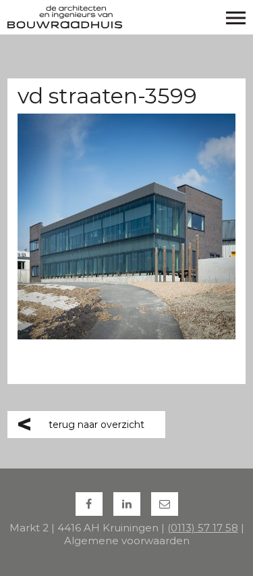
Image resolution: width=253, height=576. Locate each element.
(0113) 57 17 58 (202, 527)
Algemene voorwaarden (127, 540)
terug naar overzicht (96, 424)
